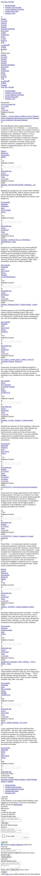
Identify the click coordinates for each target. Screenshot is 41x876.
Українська (5, 35)
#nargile (11, 779)
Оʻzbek (3, 39)
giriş (7, 874)
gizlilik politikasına (16, 845)
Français (4, 25)
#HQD (3, 157)
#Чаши (3, 579)
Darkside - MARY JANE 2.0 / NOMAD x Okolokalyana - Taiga (16, 241)
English (3, 19)
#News (3, 212)
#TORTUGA (5, 392)
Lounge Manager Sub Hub (14, 9)
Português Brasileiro (8, 29)
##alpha (10, 781)
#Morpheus (5, 206)
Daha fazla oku (6, 171)
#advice (3, 151)
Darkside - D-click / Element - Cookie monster (17, 420)
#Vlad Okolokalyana (8, 277)
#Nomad (4, 275)
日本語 (3, 47)
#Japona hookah (6, 630)
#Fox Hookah (5, 385)
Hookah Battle (10, 5)
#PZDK (3, 693)
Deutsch (4, 23)
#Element (4, 324)
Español (3, 27)
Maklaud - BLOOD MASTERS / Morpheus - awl (18, 185)
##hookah (4, 779)
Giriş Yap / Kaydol (7, 2)
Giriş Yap (5, 823)
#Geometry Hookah (8, 387)
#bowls (3, 571)
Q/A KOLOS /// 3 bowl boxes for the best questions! (19, 487)
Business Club (10, 13)
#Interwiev (4, 153)
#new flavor (5, 271)
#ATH (28, 779)
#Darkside (4, 267)
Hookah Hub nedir (11, 11)
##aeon (16, 779)
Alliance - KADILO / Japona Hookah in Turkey (17, 607)
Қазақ (3, 37)
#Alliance (4, 628)
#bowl (3, 383)
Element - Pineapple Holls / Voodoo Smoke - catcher (19, 304)
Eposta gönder (6, 857)
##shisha (34, 779)
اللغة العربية (5, 45)
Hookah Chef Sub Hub (13, 7)
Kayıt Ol (4, 842)
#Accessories (5, 202)
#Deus (3, 752)
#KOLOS (4, 577)
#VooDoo (4, 332)
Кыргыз (4, 40)
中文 (2, 43)
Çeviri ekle (4, 110)
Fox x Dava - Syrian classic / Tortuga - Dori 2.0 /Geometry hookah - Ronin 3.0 (17, 360)
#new (3, 208)
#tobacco (4, 781)
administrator (17, 804)
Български (5, 31)
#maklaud (4, 204)
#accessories (5, 155)
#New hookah (6, 210)
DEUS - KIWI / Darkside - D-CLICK (14, 723)
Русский (4, 21)
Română (4, 49)
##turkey (23, 779)
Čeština (3, 33)
